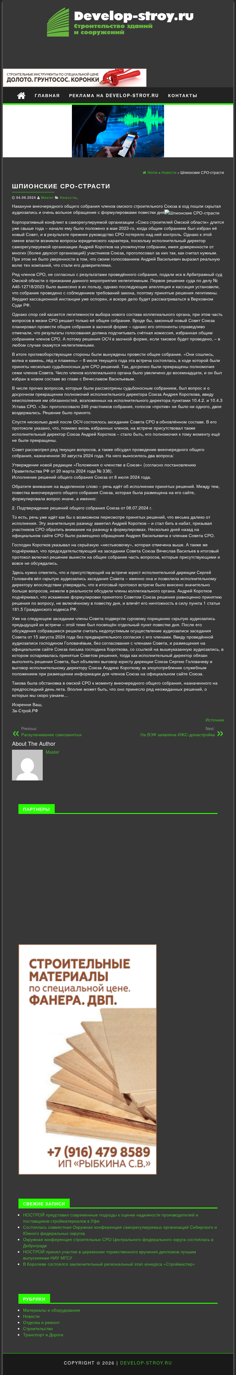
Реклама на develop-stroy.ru (114, 95)
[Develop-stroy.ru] (21, 95)
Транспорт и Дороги (43, 1334)
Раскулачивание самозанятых (51, 731)
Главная (47, 95)
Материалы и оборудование (51, 1310)
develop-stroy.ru (146, 1363)
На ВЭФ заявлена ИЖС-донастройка (177, 731)
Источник (215, 720)
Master (47, 197)
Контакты (183, 95)
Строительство (38, 1328)
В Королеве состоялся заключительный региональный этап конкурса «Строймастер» (109, 1264)
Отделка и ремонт (41, 1322)
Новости (68, 197)
